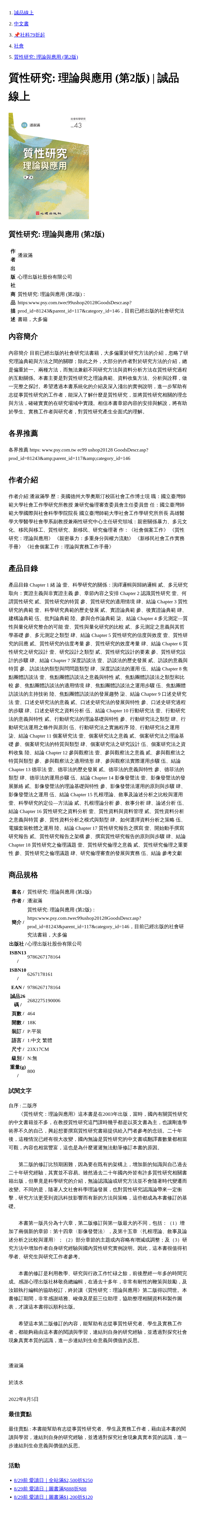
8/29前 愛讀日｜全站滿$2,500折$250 (53, 1480)
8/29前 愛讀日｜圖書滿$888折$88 (50, 1489)
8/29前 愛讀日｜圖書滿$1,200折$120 (53, 1497)
